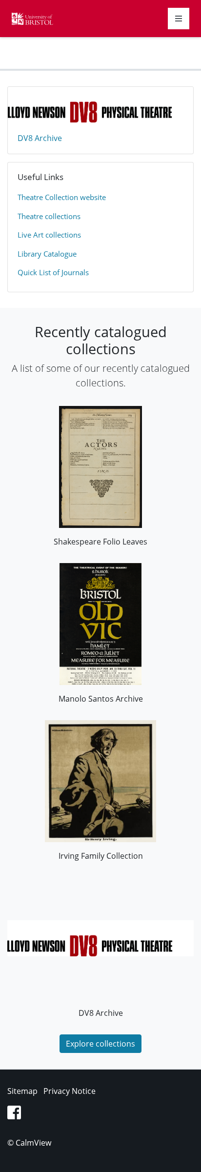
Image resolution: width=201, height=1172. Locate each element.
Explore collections (100, 1043)
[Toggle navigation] (178, 18)
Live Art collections (49, 235)
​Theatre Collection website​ (62, 197)
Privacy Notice (69, 1091)
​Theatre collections (49, 216)
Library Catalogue (47, 254)
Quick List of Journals (53, 272)
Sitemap (22, 1091)
